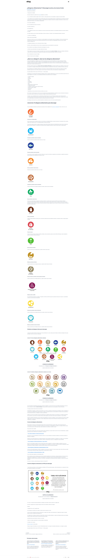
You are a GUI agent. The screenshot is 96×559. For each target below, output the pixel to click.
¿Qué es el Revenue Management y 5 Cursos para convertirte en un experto (62, 542)
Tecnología (45, 543)
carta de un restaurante (55, 106)
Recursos (28, 544)
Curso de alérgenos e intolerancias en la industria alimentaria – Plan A (38, 447)
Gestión (57, 544)
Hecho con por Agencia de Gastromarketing (33, 557)
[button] (68, 2)
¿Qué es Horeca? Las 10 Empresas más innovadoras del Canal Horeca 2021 (33, 542)
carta (40, 14)
